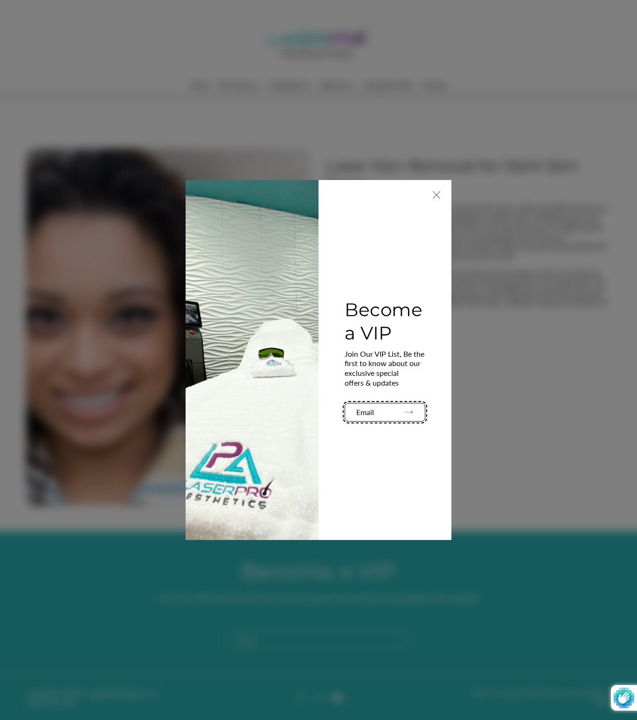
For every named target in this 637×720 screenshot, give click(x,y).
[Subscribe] (404, 412)
